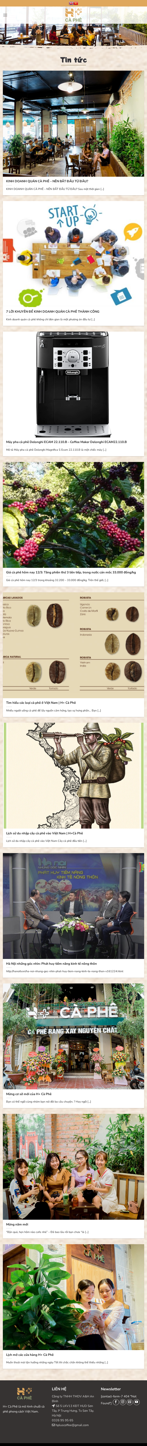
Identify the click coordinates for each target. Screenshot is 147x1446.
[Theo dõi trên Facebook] (116, 1402)
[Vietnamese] (76, 3)
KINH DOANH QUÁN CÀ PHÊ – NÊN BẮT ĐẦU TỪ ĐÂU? (47, 181)
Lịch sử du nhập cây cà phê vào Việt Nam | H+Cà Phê (44, 833)
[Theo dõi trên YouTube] (136, 1402)
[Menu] (5, 15)
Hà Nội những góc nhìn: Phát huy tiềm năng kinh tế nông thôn (51, 964)
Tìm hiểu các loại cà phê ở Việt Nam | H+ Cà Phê (41, 703)
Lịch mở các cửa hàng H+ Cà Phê (30, 1355)
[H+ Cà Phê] (73, 15)
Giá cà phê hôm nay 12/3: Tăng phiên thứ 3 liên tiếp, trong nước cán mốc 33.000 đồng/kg (71, 572)
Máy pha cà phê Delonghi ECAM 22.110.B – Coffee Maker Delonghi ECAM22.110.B (66, 442)
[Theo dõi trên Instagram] (123, 1402)
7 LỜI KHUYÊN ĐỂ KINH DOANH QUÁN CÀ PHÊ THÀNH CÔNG (52, 312)
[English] (71, 3)
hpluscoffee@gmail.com (72, 1425)
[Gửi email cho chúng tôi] (130, 1402)
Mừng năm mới (17, 1224)
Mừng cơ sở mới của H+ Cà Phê (28, 1094)
